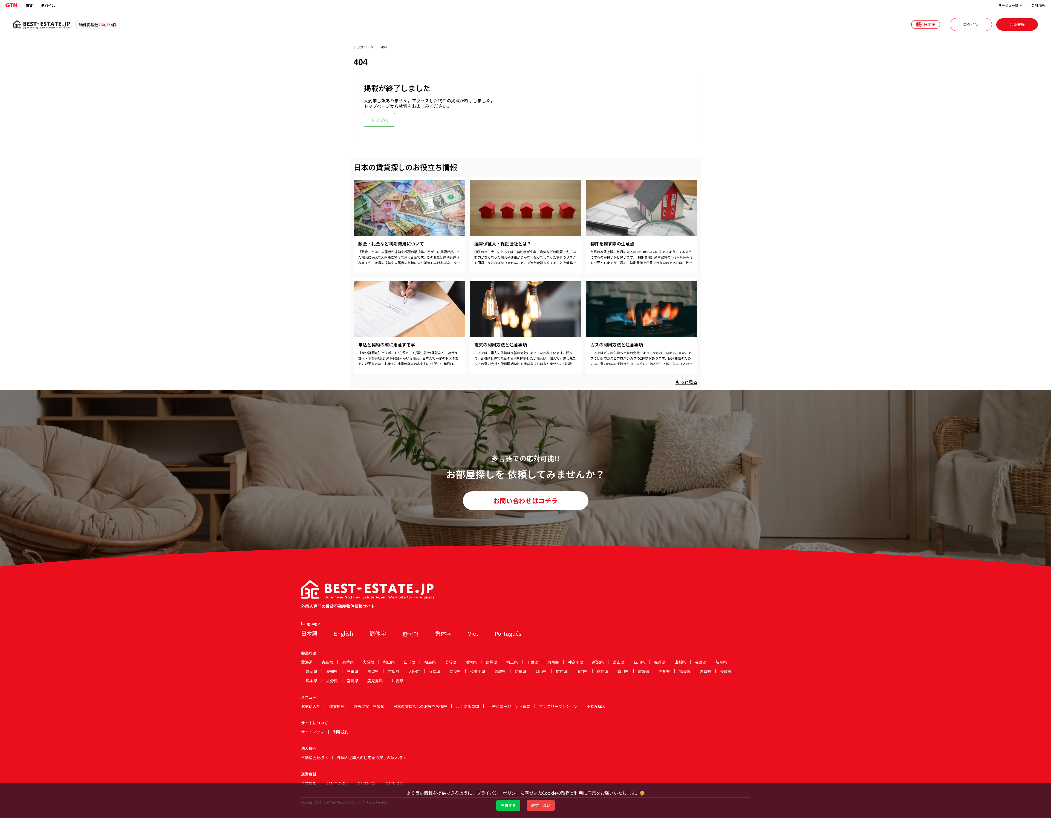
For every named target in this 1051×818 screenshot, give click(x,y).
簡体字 (377, 633)
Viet (473, 633)
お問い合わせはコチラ (525, 500)
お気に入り (310, 706)
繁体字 (443, 633)
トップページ (363, 47)
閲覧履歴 (337, 706)
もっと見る (686, 382)
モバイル (48, 5)
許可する (508, 805)
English (343, 633)
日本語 (309, 633)
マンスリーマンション (558, 706)
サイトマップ (312, 732)
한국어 (410, 633)
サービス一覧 (1008, 5)
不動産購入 (596, 706)
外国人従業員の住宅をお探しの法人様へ (371, 757)
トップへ (379, 120)
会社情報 (1038, 5)
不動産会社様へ (314, 757)
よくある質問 (467, 706)
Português (508, 633)
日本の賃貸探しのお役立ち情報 (420, 706)
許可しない (540, 805)
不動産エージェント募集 (509, 706)
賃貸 (29, 5)
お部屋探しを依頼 (369, 706)
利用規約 (340, 732)
